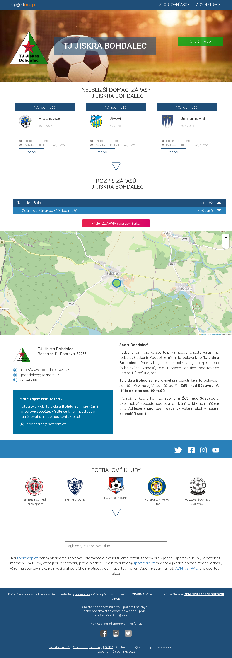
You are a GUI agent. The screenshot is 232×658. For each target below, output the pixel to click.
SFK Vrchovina (75, 499)
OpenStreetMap (215, 334)
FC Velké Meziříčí (116, 497)
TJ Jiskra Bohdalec (115, 202)
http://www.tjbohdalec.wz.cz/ (44, 369)
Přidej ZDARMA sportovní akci (116, 223)
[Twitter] (128, 633)
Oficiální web (200, 41)
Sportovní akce (174, 4)
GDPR (109, 647)
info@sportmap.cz (126, 615)
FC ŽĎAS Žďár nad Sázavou (197, 501)
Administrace (208, 4)
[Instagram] (116, 633)
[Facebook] (104, 633)
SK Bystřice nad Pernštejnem (34, 501)
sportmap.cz (27, 558)
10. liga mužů (117, 210)
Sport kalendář (59, 647)
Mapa (31, 152)
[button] (116, 283)
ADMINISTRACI (186, 568)
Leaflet (203, 334)
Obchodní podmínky (87, 647)
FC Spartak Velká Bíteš (157, 501)
